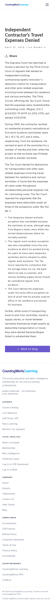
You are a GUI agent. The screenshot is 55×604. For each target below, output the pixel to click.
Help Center (8, 504)
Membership (8, 448)
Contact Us (8, 499)
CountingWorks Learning (15, 569)
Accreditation (9, 523)
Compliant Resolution (13, 539)
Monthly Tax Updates (13, 429)
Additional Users (11, 459)
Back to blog (29, 348)
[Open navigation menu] (47, 4)
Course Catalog (10, 407)
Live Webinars (9, 413)
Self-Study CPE (10, 418)
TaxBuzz (6, 580)
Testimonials (8, 493)
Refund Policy (9, 534)
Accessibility (9, 556)
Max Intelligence (11, 453)
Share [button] (13, 55)
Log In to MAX (9, 469)
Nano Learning (10, 423)
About (5, 483)
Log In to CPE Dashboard (15, 464)
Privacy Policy (9, 550)
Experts (6, 488)
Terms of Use (9, 545)
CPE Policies (8, 528)
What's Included (10, 442)
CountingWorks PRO (12, 574)
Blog (4, 510)
